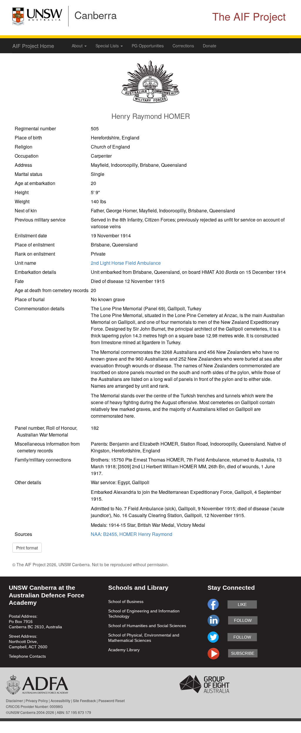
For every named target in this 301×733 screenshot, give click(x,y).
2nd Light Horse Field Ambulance (126, 262)
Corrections (183, 46)
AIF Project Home (33, 45)
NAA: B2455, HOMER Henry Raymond (131, 534)
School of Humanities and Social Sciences (147, 625)
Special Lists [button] (108, 46)
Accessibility (60, 700)
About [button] (78, 46)
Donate (209, 46)
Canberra (95, 14)
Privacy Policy (37, 700)
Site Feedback (84, 700)
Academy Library (124, 649)
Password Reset (111, 700)
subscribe (242, 653)
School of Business (125, 601)
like (242, 604)
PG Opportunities (148, 46)
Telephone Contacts (27, 656)
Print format (27, 548)
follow (243, 620)
